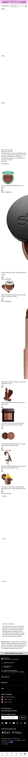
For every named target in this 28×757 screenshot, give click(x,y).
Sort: (5, 164)
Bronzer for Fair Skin (13, 633)
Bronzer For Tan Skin (7, 628)
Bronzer (3, 103)
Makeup (3, 9)
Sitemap (23, 740)
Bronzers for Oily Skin (11, 646)
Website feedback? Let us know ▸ (14, 653)
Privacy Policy (4, 740)
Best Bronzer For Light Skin (15, 636)
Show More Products (6, 493)
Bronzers (9, 643)
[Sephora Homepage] (5, 6)
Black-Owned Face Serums (15, 648)
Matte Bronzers (16, 643)
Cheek (2, 56)
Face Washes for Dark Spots (13, 645)
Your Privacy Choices (5, 742)
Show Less (4, 161)
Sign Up (23, 717)
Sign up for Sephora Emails (8, 714)
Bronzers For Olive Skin (11, 629)
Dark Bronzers (11, 631)
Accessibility (17, 740)
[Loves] (22, 6)
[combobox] (15, 6)
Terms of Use (11, 740)
